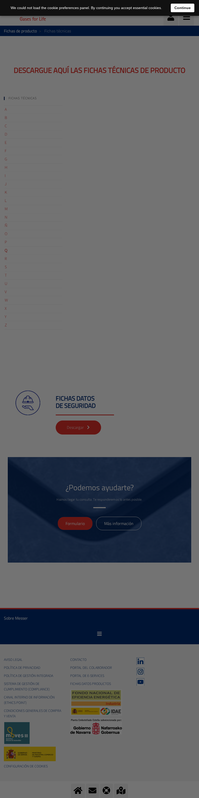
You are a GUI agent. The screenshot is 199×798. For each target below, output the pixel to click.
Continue (182, 8)
